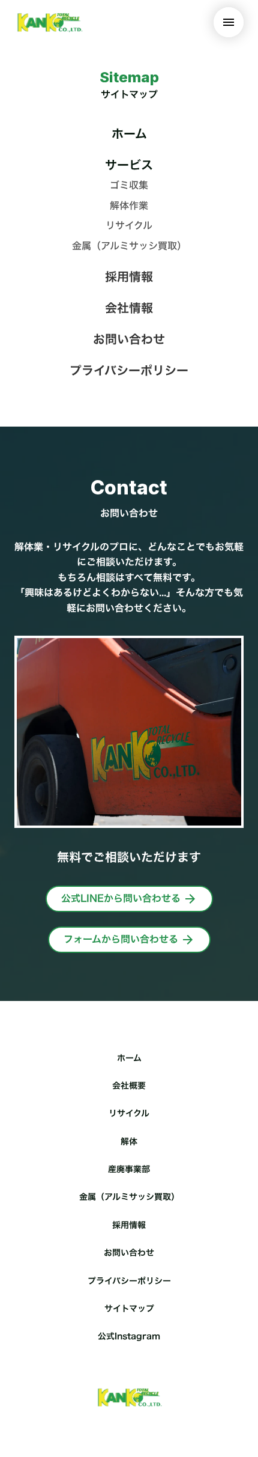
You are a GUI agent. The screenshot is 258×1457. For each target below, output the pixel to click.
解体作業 (129, 205)
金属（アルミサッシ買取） (129, 246)
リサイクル (129, 225)
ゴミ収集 (129, 185)
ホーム (129, 133)
